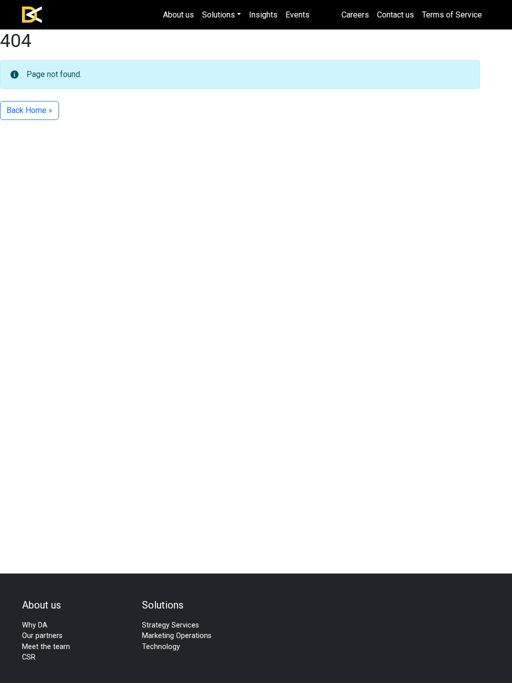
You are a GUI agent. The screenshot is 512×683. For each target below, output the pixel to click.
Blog (326, 15)
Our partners (42, 636)
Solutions (218, 15)
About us (178, 15)
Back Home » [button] (29, 110)
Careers (355, 15)
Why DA (35, 625)
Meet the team (46, 646)
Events (298, 15)
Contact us (395, 15)
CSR (29, 657)
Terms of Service (452, 15)
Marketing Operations (177, 636)
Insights (263, 15)
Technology (161, 646)
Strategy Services (170, 625)
